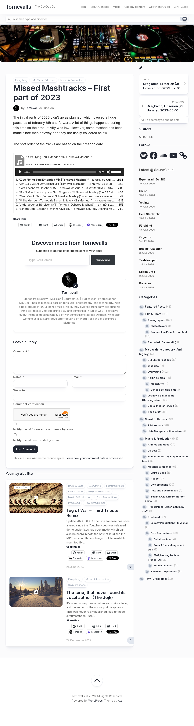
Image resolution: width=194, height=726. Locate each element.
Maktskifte (157, 383)
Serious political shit (163, 389)
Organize (145, 237)
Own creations (77, 584)
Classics (153, 365)
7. (66, 204)
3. (66, 188)
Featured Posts (115, 485)
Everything (21, 80)
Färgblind (145, 225)
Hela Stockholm (149, 214)
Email (77, 377)
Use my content (134, 7)
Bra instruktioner (150, 248)
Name (18, 377)
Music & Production (72, 80)
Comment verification (28, 404)
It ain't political (157, 377)
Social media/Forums (161, 405)
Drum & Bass (75, 485)
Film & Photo (75, 491)
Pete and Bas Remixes (164, 490)
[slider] (116, 171)
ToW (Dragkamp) (95, 502)
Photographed (156, 320)
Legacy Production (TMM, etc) (169, 522)
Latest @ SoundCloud (156, 170)
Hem (83, 7)
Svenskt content (163, 565)
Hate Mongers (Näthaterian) (165, 431)
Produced (74, 502)
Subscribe (103, 260)
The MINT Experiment (164, 571)
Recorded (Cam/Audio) (162, 342)
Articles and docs (158, 444)
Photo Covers (159, 325)
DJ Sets (152, 450)
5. (64, 196)
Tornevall (31, 108)
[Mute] (108, 172)
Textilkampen (148, 260)
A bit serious (155, 425)
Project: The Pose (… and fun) (169, 331)
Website (19, 390)
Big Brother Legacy (159, 359)
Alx (120, 700)
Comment (21, 351)
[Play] (20, 172)
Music (116, 7)
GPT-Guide (181, 7)
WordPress (95, 700)
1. (66, 179)
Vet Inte (144, 202)
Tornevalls (18, 7)
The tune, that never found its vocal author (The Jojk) (96, 595)
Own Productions (107, 497)
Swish (143, 191)
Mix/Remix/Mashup (44, 80)
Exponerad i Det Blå (152, 179)
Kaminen (145, 283)
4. (66, 192)
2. (66, 183)
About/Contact (99, 7)
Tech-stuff (154, 411)
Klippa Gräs (147, 271)
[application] (69, 172)
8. (66, 208)
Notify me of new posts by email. (36, 440)
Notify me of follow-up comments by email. (44, 429)
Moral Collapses (156, 419)
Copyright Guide (159, 7)
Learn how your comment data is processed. (95, 458)
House (155, 478)
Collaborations (162, 539)
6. (66, 200)
